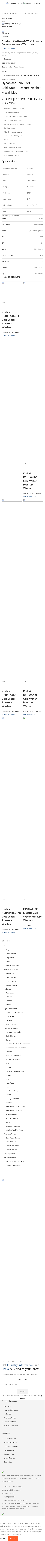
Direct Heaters (11, 977)
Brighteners (10, 950)
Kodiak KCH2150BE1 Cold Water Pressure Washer (31, 481)
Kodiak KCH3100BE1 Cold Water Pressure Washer (9, 698)
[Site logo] (14, 3)
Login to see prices (8, 48)
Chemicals (7, 946)
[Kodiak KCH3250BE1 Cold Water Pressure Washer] (33, 589)
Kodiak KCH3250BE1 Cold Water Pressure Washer (31, 698)
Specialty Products (12, 965)
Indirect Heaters (11, 985)
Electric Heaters (11, 981)
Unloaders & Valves (13, 1126)
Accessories (10, 993)
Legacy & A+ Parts (12, 1098)
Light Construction (10, 1008)
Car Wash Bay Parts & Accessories (18, 1044)
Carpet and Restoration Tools (16, 1048)
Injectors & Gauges (12, 1091)
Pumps (8, 1004)
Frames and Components (15, 1071)
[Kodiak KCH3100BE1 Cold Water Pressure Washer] (12, 589)
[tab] (11, 75)
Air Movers (10, 973)
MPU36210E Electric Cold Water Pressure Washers (32, 914)
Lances (8, 1094)
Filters (8, 1063)
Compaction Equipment (14, 1012)
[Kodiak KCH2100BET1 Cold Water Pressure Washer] (12, 291)
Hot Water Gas (11, 1149)
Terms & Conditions (11, 1446)
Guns (7, 1079)
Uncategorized (9, 1153)
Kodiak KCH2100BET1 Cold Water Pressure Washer (10, 319)
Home (4, 13)
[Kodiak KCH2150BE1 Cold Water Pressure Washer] (33, 372)
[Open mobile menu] (3, 3)
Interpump (27, 925)
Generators (10, 1020)
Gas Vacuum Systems (13, 1165)
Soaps (8, 961)
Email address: (22, 1380)
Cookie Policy (9, 1454)
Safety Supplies (11, 1114)
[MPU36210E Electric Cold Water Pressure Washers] (33, 807)
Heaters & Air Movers (11, 969)
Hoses (8, 1087)
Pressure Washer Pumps (14, 1110)
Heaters (9, 997)
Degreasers (10, 957)
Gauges (8, 1075)
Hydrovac (7, 989)
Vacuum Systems (10, 1157)
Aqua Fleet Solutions (21, 1503)
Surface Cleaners (12, 1118)
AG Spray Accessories (13, 1032)
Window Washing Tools (14, 1130)
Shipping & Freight (10, 1442)
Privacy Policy (9, 1450)
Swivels (8, 1122)
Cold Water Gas (11, 1142)
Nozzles (9, 1001)
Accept (13, 1538)
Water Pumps (10, 1024)
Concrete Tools (11, 1016)
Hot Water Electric (12, 1145)
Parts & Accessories (11, 1028)
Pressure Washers (10, 1134)
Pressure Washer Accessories (16, 1106)
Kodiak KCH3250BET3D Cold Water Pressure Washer (11, 916)
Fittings (8, 1067)
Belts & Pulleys (11, 1036)
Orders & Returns (10, 1438)
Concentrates (11, 953)
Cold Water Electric (13, 1138)
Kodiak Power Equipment (11, 332)
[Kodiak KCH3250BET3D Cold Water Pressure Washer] (12, 807)
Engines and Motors (13, 1059)
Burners (8, 1040)
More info (4, 1538)
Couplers (9, 1051)
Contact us (8, 1462)
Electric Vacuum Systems (15, 1161)
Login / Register (9, 1458)
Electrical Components (14, 1055)
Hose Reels (10, 1083)
